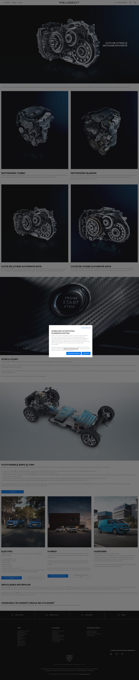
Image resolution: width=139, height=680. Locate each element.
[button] (86, 327)
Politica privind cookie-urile (71, 348)
